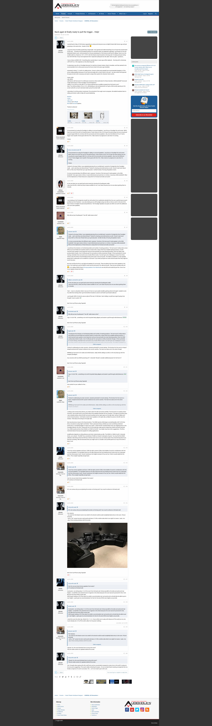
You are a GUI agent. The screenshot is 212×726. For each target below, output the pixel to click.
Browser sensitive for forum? (142, 90)
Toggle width (59, 720)
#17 (126, 579)
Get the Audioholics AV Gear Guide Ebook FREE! (144, 106)
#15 (126, 486)
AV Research (91, 13)
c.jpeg (97, 121)
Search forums (65, 17)
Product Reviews (80, 13)
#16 (126, 503)
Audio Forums (60, 706)
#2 (126, 127)
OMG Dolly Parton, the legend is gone (144, 74)
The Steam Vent (138, 77)
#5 (126, 197)
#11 (126, 367)
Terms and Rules (95, 711)
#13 (126, 447)
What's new (122, 13)
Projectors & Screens (139, 71)
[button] (74, 14)
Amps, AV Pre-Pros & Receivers (141, 87)
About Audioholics (96, 704)
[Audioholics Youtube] (132, 711)
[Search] (155, 14)
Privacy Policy (95, 713)
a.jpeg (69, 121)
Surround (74, 103)
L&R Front (69, 100)
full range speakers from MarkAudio (92, 267)
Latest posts (135, 61)
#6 (126, 212)
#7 (126, 227)
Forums (63, 13)
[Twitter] (137, 711)
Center (69, 98)
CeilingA (69, 101)
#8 (126, 275)
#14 (126, 462)
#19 (126, 626)
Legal (93, 710)
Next (61, 37)
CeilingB (76, 101)
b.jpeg (83, 121)
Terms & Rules (154, 723)
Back (68, 103)
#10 (126, 326)
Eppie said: (71, 331)
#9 (126, 307)
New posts (57, 17)
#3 (126, 145)
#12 (126, 391)
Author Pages (95, 708)
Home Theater (112, 13)
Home (57, 13)
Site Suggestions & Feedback (141, 92)
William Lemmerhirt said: (74, 280)
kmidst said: (71, 467)
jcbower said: (71, 231)
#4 (126, 180)
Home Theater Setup (61, 715)
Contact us (94, 715)
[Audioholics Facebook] (127, 711)
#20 (126, 653)
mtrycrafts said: (72, 507)
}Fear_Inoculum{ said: (73, 150)
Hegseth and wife (139, 79)
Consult (70, 13)
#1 (126, 41)
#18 (126, 602)
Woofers (69, 96)
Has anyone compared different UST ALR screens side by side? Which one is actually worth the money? (145, 67)
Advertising (94, 706)
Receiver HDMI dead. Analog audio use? (145, 84)
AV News (101, 13)
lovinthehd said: (72, 311)
